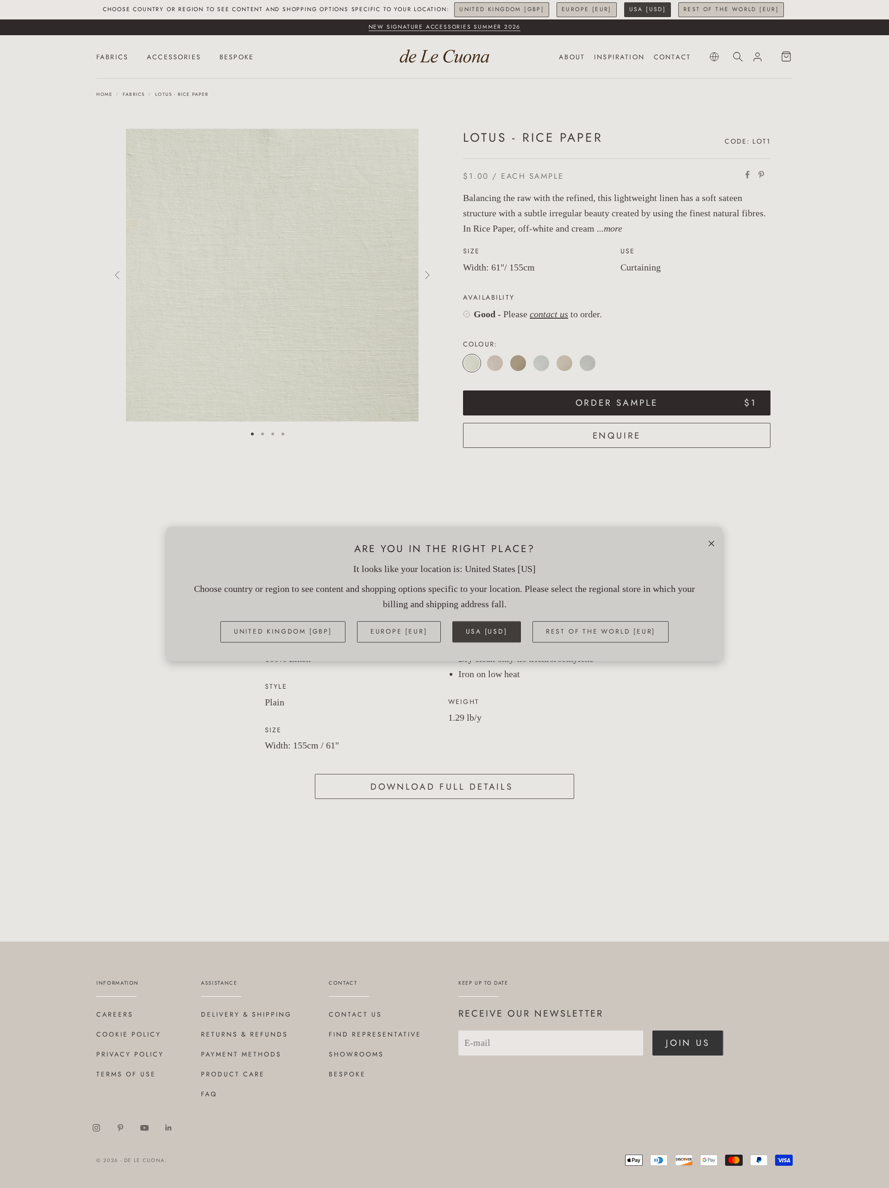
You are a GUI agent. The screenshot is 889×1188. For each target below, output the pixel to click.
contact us (549, 314)
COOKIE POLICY (128, 1034)
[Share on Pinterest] (761, 174)
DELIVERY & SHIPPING (246, 1014)
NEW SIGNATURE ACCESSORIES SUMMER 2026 (445, 27)
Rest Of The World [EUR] (731, 9)
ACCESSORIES (174, 57)
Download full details (441, 786)
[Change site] (714, 57)
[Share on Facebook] (747, 174)
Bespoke (347, 1074)
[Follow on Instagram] (96, 1127)
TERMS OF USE (126, 1074)
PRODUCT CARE (233, 1074)
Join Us (688, 1043)
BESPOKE (236, 57)
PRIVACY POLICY (130, 1054)
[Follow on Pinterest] (120, 1127)
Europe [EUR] (587, 9)
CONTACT (672, 57)
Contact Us (355, 1014)
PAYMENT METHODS (241, 1054)
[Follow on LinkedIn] (168, 1127)
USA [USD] (647, 9)
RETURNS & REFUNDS (244, 1034)
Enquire (617, 435)
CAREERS (114, 1014)
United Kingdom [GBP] (501, 9)
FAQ (209, 1094)
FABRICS (112, 57)
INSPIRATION (619, 57)
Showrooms (356, 1054)
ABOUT (572, 57)
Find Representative (375, 1034)
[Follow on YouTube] (144, 1127)
